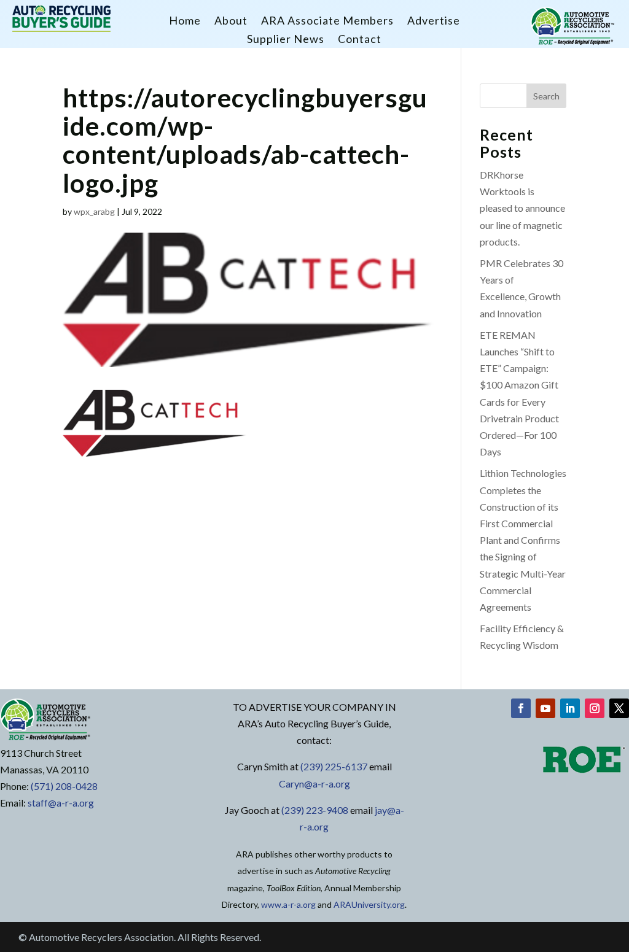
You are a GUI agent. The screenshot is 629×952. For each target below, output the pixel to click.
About (231, 21)
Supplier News (285, 39)
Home (185, 21)
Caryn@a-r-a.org (314, 783)
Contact (359, 39)
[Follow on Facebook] (521, 708)
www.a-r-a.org (288, 904)
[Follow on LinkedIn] (570, 708)
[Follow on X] (619, 708)
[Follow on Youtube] (545, 708)
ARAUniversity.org (369, 904)
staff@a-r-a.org (61, 802)
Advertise (433, 21)
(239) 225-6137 (333, 766)
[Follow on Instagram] (594, 708)
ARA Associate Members (327, 21)
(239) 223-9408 (314, 810)
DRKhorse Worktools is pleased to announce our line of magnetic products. (522, 208)
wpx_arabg (94, 211)
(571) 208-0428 (64, 786)
